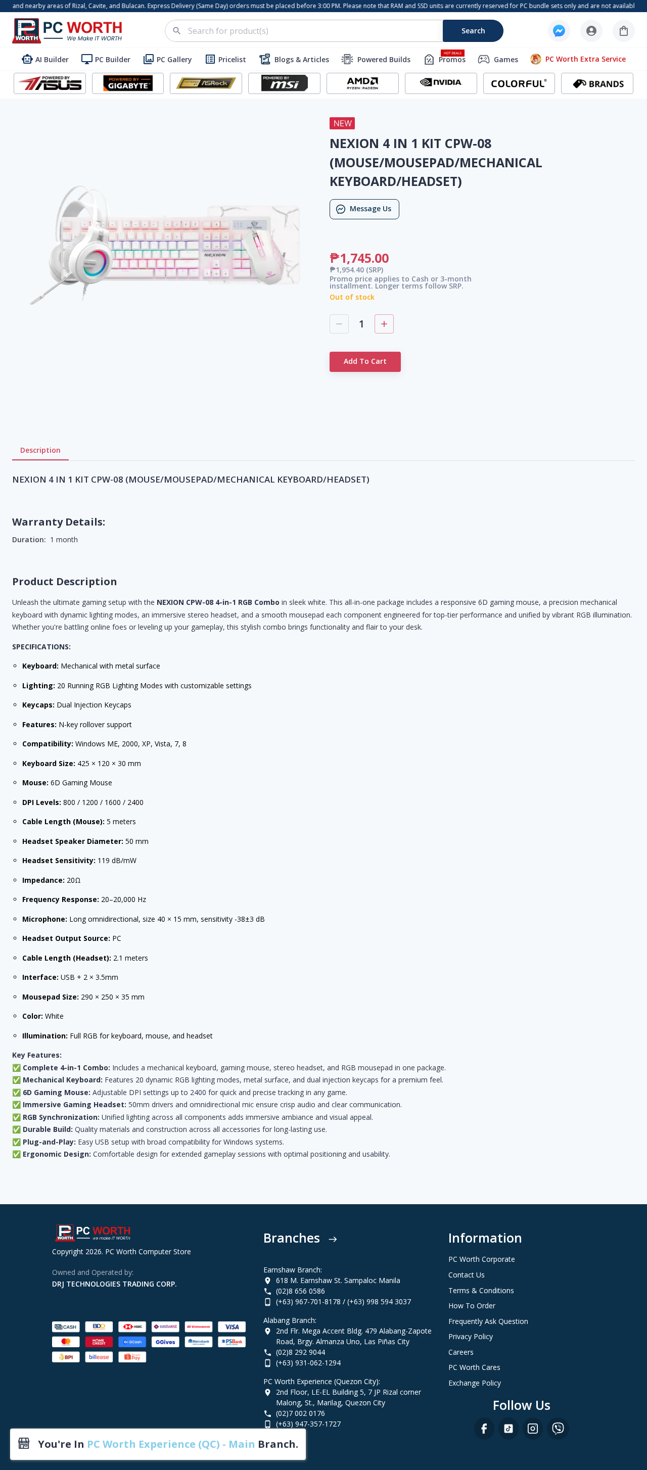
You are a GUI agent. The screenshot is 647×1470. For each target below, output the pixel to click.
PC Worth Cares (474, 1367)
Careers (461, 1352)
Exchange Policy (474, 1383)
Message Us (370, 208)
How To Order (471, 1305)
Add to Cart (365, 361)
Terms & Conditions (481, 1290)
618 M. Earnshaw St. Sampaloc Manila (338, 1280)
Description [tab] (40, 450)
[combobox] (340, 31)
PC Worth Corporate (481, 1259)
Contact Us (466, 1274)
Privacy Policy (470, 1336)
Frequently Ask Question (488, 1321)
